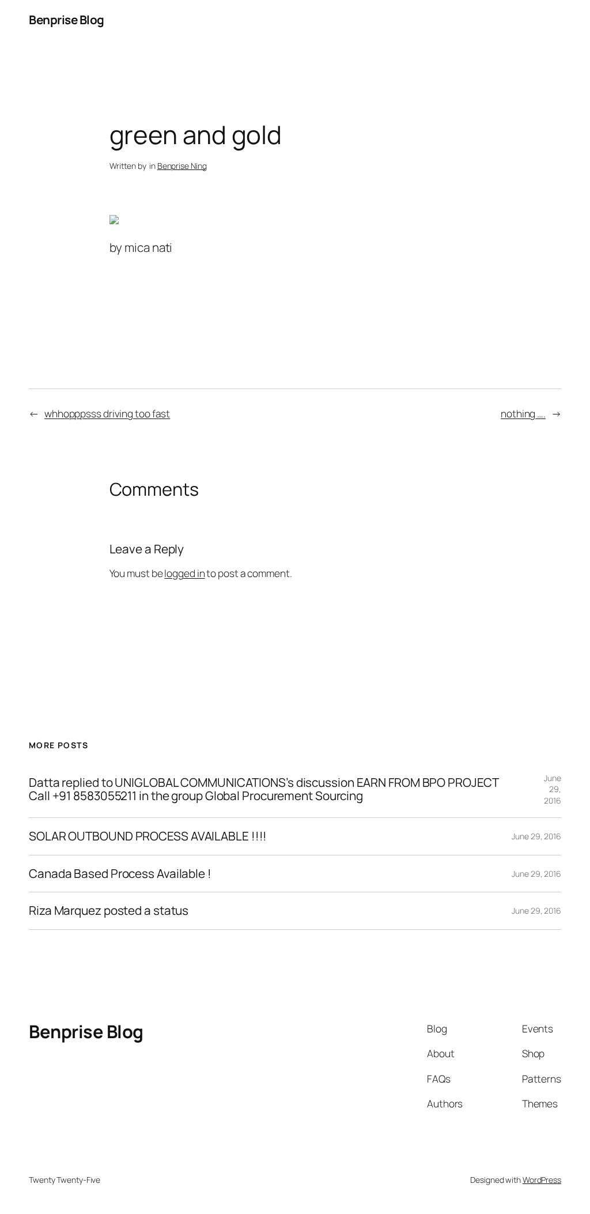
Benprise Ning (182, 165)
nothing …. (523, 413)
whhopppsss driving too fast (107, 413)
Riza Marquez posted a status (108, 910)
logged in (184, 573)
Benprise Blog (66, 20)
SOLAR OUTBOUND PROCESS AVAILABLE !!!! (148, 836)
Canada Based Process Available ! (120, 873)
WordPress (542, 1179)
